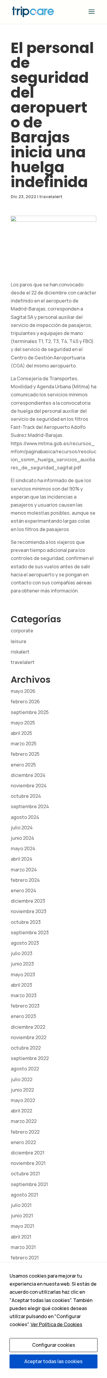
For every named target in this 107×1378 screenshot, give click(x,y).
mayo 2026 (23, 691)
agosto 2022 (25, 1068)
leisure (18, 641)
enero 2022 (23, 1142)
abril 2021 (21, 1236)
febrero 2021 (25, 1257)
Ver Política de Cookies (56, 1324)
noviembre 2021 (28, 1163)
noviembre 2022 (28, 1037)
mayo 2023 (23, 974)
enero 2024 (23, 890)
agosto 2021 (24, 1194)
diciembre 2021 (27, 1152)
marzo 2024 (24, 869)
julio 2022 (21, 1079)
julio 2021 (21, 1205)
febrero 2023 (25, 1006)
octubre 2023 (26, 922)
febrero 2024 (25, 880)
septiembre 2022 (30, 1058)
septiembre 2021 (29, 1184)
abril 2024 (21, 859)
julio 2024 (22, 827)
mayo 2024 (23, 848)
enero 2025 (23, 764)
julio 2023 (21, 953)
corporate (22, 630)
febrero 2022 (25, 1132)
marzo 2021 (23, 1247)
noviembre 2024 (29, 785)
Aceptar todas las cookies (53, 1361)
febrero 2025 (25, 754)
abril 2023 (21, 985)
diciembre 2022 (28, 1027)
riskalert (20, 651)
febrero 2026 (25, 701)
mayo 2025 (23, 722)
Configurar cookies (53, 1345)
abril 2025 (21, 733)
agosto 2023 (25, 943)
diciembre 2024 (28, 775)
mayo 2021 (22, 1226)
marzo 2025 (24, 743)
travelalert (50, 196)
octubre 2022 (26, 1048)
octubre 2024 (26, 796)
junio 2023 (22, 963)
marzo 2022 (24, 1121)
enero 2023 (23, 1016)
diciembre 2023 (28, 901)
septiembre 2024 (30, 806)
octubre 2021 (25, 1173)
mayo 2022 (23, 1100)
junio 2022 (22, 1090)
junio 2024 (22, 838)
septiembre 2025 (30, 712)
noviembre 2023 (28, 911)
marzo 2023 (24, 995)
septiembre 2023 (30, 932)
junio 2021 (22, 1215)
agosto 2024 (25, 817)
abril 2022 (21, 1110)
